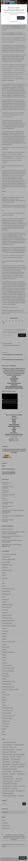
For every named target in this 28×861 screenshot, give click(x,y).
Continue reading (14, 21)
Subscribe (21, 17)
